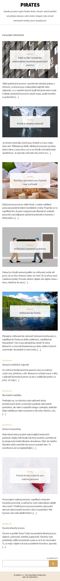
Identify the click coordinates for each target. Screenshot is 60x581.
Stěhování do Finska (30, 312)
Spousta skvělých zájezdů (15, 364)
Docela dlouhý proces (13, 527)
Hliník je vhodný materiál (30, 123)
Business (30, 54)
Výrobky (30, 120)
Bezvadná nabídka (11, 395)
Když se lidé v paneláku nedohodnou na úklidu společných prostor (30, 61)
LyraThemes (33, 577)
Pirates (30, 5)
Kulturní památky (11, 428)
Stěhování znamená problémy (30, 248)
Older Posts (52, 558)
